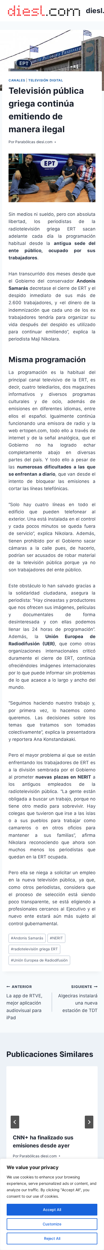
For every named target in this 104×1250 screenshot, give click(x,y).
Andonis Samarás (27, 938)
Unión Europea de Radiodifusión (39, 960)
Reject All (52, 1238)
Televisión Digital (45, 80)
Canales (17, 80)
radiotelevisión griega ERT (34, 949)
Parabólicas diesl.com (34, 142)
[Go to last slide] (15, 1122)
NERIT (56, 938)
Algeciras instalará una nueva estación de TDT (78, 999)
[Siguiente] (89, 1122)
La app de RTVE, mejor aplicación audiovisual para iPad (24, 1002)
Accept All (52, 1209)
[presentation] (52, 1096)
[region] (52, 1204)
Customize (52, 1224)
